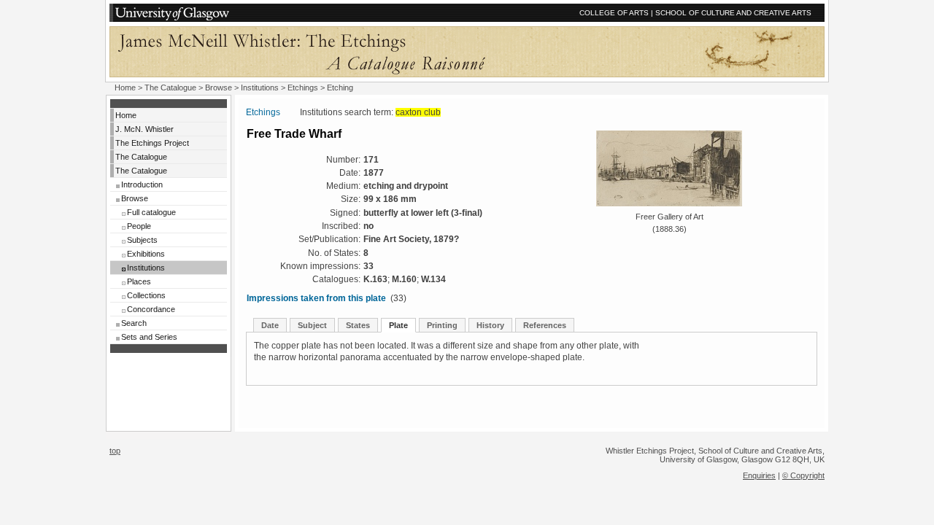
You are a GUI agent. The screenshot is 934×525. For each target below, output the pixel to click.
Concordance (151, 309)
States (358, 325)
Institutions (260, 87)
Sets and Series (149, 336)
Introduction (142, 184)
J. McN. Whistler (144, 129)
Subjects (142, 240)
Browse (218, 87)
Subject (312, 325)
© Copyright (803, 475)
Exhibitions (146, 253)
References (544, 325)
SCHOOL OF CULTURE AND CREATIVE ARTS (733, 13)
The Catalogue (170, 87)
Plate (398, 325)
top (114, 450)
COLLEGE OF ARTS (614, 13)
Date (270, 325)
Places (139, 281)
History (490, 325)
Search (134, 323)
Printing (442, 325)
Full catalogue (151, 212)
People (139, 226)
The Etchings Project (152, 143)
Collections (146, 295)
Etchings (302, 87)
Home (125, 87)
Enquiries (759, 475)
